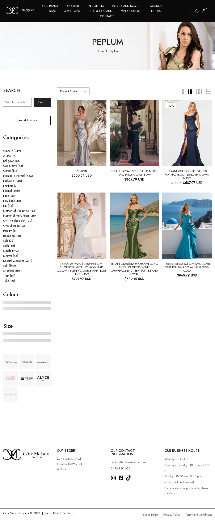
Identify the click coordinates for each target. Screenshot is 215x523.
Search (11, 91)
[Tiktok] (128, 478)
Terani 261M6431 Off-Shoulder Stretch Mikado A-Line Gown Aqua (187, 267)
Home (101, 51)
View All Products (27, 120)
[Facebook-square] (121, 478)
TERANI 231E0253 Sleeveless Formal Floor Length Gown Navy (187, 174)
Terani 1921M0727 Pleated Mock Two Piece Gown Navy (134, 173)
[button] (204, 11)
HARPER (81, 171)
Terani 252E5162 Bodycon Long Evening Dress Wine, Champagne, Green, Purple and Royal (134, 269)
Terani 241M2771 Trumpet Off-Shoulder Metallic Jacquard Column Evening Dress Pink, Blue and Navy (81, 269)
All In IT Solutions (62, 513)
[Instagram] (113, 478)
